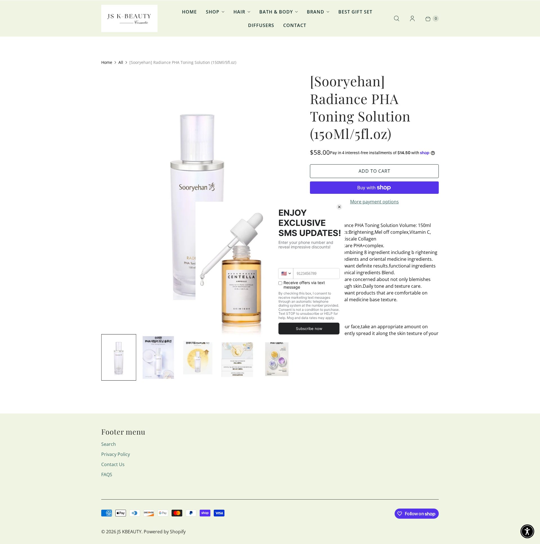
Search (108, 444)
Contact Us (113, 464)
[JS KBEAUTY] (129, 18)
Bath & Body (276, 12)
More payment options (374, 202)
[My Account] (412, 18)
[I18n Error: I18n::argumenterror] (118, 357)
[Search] (396, 18)
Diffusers (261, 25)
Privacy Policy (115, 454)
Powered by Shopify (165, 532)
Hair (239, 12)
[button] (527, 531)
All (120, 62)
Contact (294, 25)
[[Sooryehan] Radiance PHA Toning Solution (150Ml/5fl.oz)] (197, 200)
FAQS (106, 474)
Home (189, 12)
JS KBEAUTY (129, 532)
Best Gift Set (355, 12)
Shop (212, 12)
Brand (315, 12)
